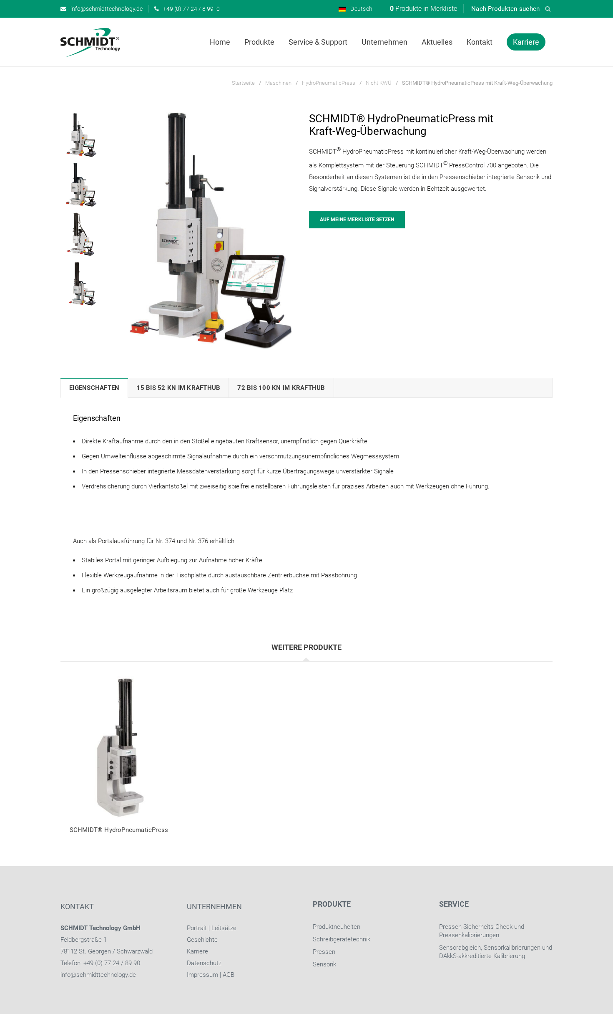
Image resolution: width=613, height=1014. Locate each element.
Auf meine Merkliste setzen (357, 220)
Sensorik (324, 964)
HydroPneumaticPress (328, 83)
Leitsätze (223, 928)
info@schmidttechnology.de (98, 975)
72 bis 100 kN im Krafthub (281, 388)
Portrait (197, 928)
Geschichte (202, 939)
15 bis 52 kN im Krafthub (178, 388)
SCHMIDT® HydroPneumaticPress (119, 830)
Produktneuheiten (336, 927)
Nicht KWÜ (379, 83)
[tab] (94, 388)
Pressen (324, 952)
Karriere (197, 951)
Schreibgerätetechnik (341, 939)
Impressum (202, 975)
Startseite (243, 83)
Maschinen (278, 83)
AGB (228, 975)
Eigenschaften (94, 388)
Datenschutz (204, 963)
